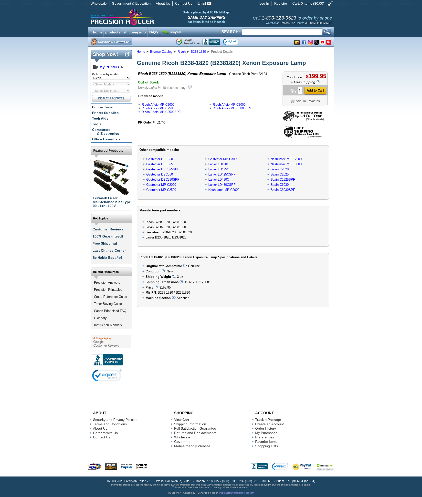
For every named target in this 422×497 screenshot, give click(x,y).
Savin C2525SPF (283, 179)
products (112, 31)
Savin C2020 (280, 169)
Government (183, 442)
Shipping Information (190, 424)
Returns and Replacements (195, 433)
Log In (264, 3)
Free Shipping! (105, 243)
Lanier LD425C (218, 169)
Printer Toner (103, 107)
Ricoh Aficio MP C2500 (158, 108)
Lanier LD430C (218, 179)
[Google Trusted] (188, 42)
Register (280, 3)
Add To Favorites (308, 101)
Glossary (100, 318)
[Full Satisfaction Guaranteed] (303, 120)
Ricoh (182, 51)
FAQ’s (153, 31)
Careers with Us (105, 433)
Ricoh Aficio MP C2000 (158, 104)
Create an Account (269, 424)
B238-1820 (198, 51)
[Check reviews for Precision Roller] (111, 341)
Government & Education (131, 3)
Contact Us (183, 3)
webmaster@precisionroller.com (236, 492)
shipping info (134, 31)
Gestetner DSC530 (159, 174)
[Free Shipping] (303, 137)
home (97, 31)
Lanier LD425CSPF (221, 174)
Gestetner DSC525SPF (162, 169)
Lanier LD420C (218, 164)
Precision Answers (107, 282)
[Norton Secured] (235, 42)
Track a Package (268, 420)
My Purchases (266, 433)
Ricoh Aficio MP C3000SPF (232, 108)
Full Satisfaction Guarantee (195, 428)
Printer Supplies (105, 113)
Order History (265, 428)
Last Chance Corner (109, 250)
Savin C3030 (280, 184)
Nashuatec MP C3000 (286, 164)
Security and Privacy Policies (115, 420)
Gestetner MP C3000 (223, 159)
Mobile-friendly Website (192, 446)
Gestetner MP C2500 (161, 190)
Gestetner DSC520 (159, 159)
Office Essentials (106, 139)
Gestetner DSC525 (159, 164)
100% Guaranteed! (108, 236)
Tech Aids (100, 118)
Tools (96, 124)
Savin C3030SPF (283, 190)
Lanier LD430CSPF (221, 184)
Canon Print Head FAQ (110, 311)
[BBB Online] (211, 42)
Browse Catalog (161, 51)
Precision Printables (108, 289)
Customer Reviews (108, 229)
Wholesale (99, 3)
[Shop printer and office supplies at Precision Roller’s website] (147, 17)
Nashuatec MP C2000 (223, 190)
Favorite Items (266, 442)
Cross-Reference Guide (110, 297)
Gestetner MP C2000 (161, 184)
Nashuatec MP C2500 (286, 159)
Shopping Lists (266, 446)
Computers (105, 131)
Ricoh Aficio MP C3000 (229, 104)
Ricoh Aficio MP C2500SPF (161, 112)
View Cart (181, 420)
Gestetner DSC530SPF (162, 179)
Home (141, 51)
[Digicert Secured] (107, 375)
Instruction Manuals (108, 325)
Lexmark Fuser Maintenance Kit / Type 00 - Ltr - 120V (112, 202)
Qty (293, 91)
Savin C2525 (280, 174)
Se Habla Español (107, 257)
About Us (163, 3)
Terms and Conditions (110, 424)
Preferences (264, 437)
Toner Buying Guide (108, 304)
